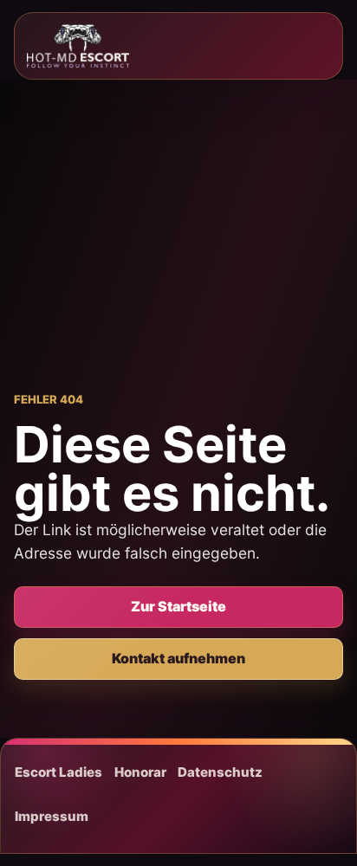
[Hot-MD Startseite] (78, 45)
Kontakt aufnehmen (178, 658)
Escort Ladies (58, 772)
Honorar (140, 772)
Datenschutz (220, 772)
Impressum (51, 816)
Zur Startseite (178, 606)
